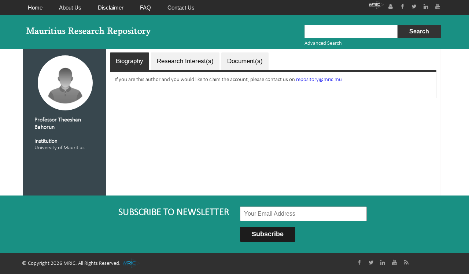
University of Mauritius (59, 148)
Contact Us (181, 7)
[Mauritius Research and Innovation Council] (376, 5)
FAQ (145, 7)
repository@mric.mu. (319, 80)
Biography (129, 61)
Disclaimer (110, 7)
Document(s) (245, 61)
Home (35, 7)
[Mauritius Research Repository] (88, 31)
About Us (70, 7)
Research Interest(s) (185, 61)
